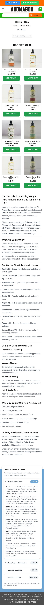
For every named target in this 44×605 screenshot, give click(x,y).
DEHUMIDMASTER (20, 594)
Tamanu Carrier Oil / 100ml (33, 178)
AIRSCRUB (28, 599)
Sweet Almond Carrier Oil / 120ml (32, 71)
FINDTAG (36, 599)
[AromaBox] (22, 9)
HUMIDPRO (7, 594)
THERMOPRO (37, 597)
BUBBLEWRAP (34, 594)
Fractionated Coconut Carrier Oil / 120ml (11, 142)
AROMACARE (9, 599)
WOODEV (18, 599)
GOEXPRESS (14, 597)
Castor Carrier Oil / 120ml (11, 106)
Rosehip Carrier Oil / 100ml (33, 106)
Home (15, 26)
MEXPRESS (32, 602)
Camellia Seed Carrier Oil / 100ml (32, 142)
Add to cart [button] (11, 78)
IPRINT (10, 602)
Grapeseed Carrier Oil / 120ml (11, 178)
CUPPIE (4, 597)
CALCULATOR (25, 597)
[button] (3, 9)
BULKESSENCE (20, 602)
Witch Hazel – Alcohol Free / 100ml (11, 71)
